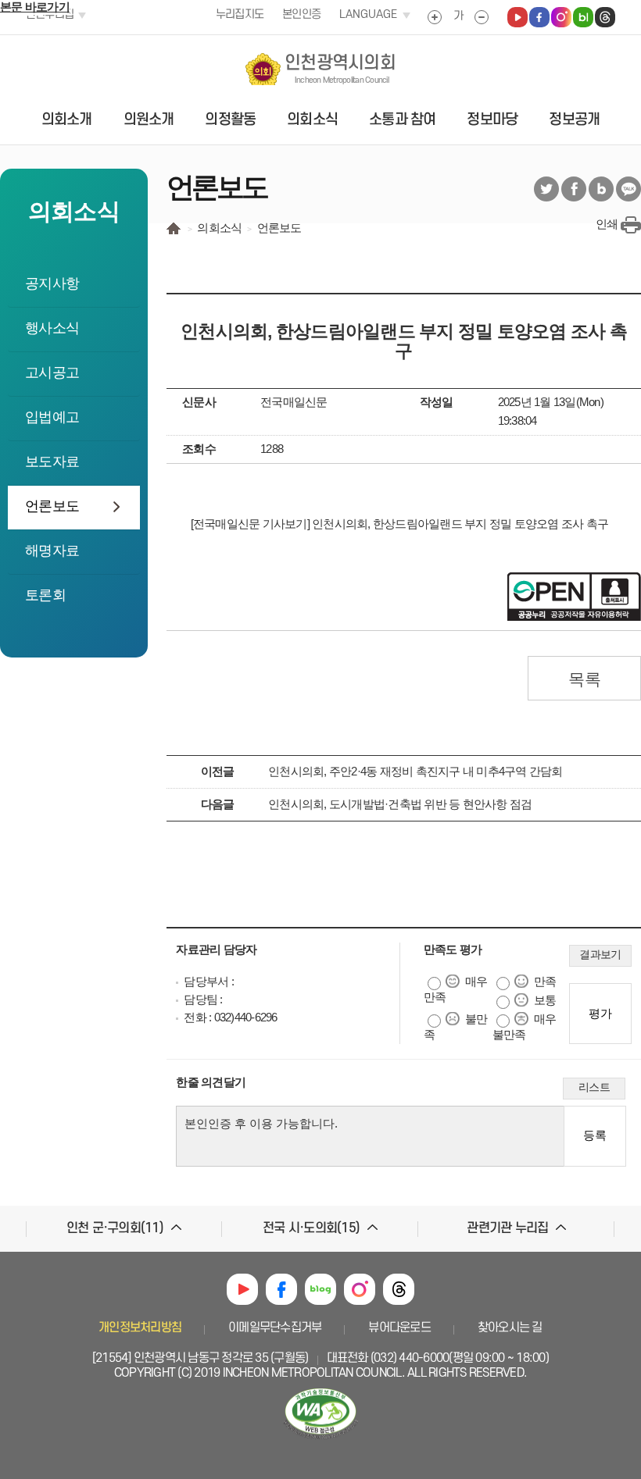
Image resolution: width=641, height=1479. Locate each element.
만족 (545, 981)
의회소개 (66, 120)
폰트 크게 (435, 17)
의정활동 (230, 120)
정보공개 (574, 120)
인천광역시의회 (340, 69)
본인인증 (301, 14)
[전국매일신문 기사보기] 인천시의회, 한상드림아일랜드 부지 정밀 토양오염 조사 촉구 (400, 523)
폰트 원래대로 (458, 17)
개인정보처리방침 (139, 1327)
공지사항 (52, 283)
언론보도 (52, 506)
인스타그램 (359, 1289)
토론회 (45, 595)
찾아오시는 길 (510, 1327)
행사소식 (52, 328)
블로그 (601, 188)
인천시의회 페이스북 (539, 17)
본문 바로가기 (35, 6)
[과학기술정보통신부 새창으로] (320, 1440)
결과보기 (600, 954)
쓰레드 (398, 1289)
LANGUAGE (368, 14)
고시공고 (52, 372)
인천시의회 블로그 (583, 17)
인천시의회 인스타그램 (561, 17)
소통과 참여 (402, 120)
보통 (545, 1000)
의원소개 (149, 120)
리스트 (594, 1087)
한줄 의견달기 (210, 1082)
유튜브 (242, 1289)
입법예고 (52, 417)
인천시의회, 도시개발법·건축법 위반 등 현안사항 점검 (400, 804)
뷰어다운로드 (399, 1327)
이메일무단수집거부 (274, 1327)
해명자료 (52, 550)
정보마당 (492, 120)
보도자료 (52, 461)
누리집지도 (239, 14)
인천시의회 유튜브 (517, 17)
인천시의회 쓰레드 (605, 17)
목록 (584, 679)
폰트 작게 (481, 17)
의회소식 (312, 120)
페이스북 (573, 188)
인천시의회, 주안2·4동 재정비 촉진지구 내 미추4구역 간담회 (415, 771)
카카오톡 (628, 188)
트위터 (546, 188)
